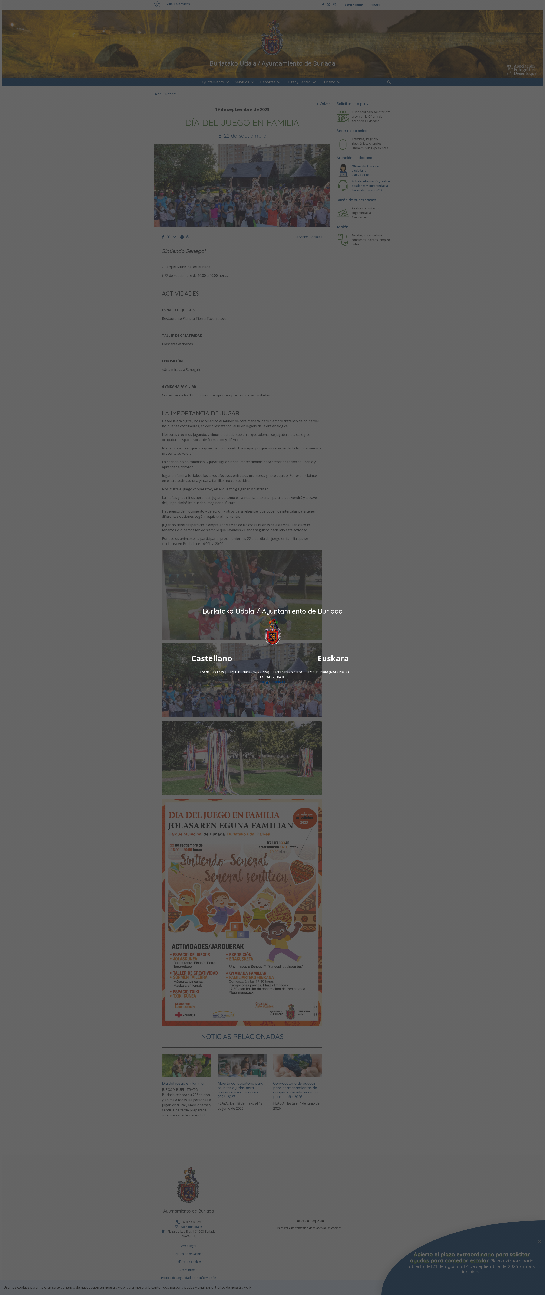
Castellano (211, 658)
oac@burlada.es (272, 682)
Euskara (333, 658)
